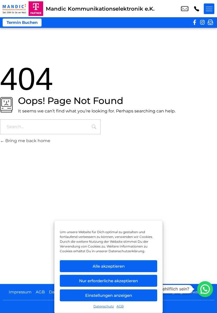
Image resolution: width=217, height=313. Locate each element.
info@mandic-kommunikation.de (185, 9)
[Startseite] (14, 8)
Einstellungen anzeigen (108, 295)
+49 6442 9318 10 (197, 9)
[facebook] (194, 23)
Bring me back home (27, 140)
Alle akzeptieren (109, 266)
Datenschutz (103, 306)
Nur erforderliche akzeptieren (108, 280)
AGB (120, 306)
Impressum (20, 291)
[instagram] (202, 23)
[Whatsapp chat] (205, 289)
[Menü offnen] (209, 8)
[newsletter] (210, 23)
